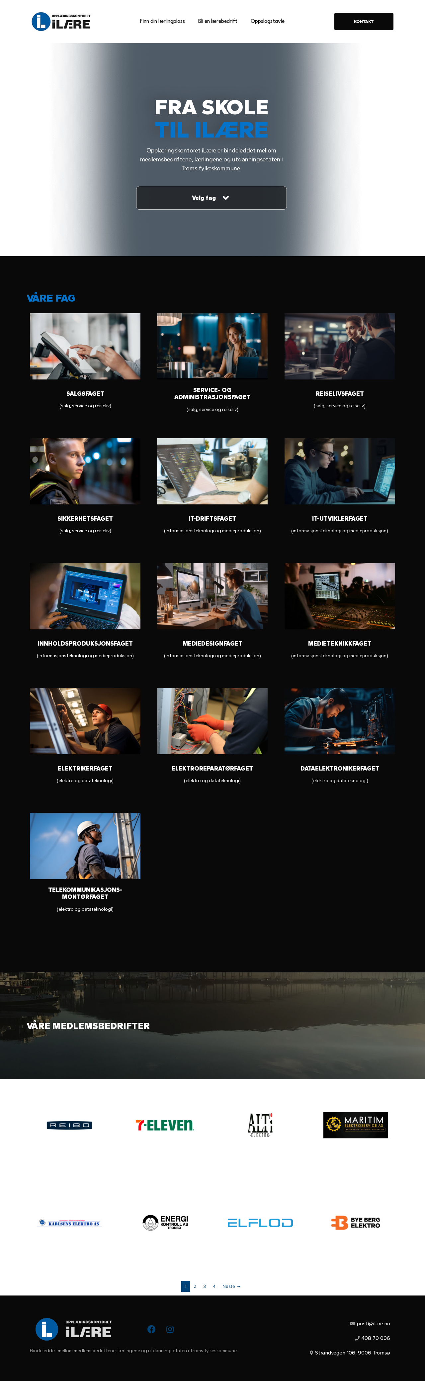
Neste (228, 1286)
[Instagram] (170, 1329)
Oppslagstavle (268, 21)
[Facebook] (151, 1329)
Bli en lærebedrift (217, 21)
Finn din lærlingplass (162, 21)
